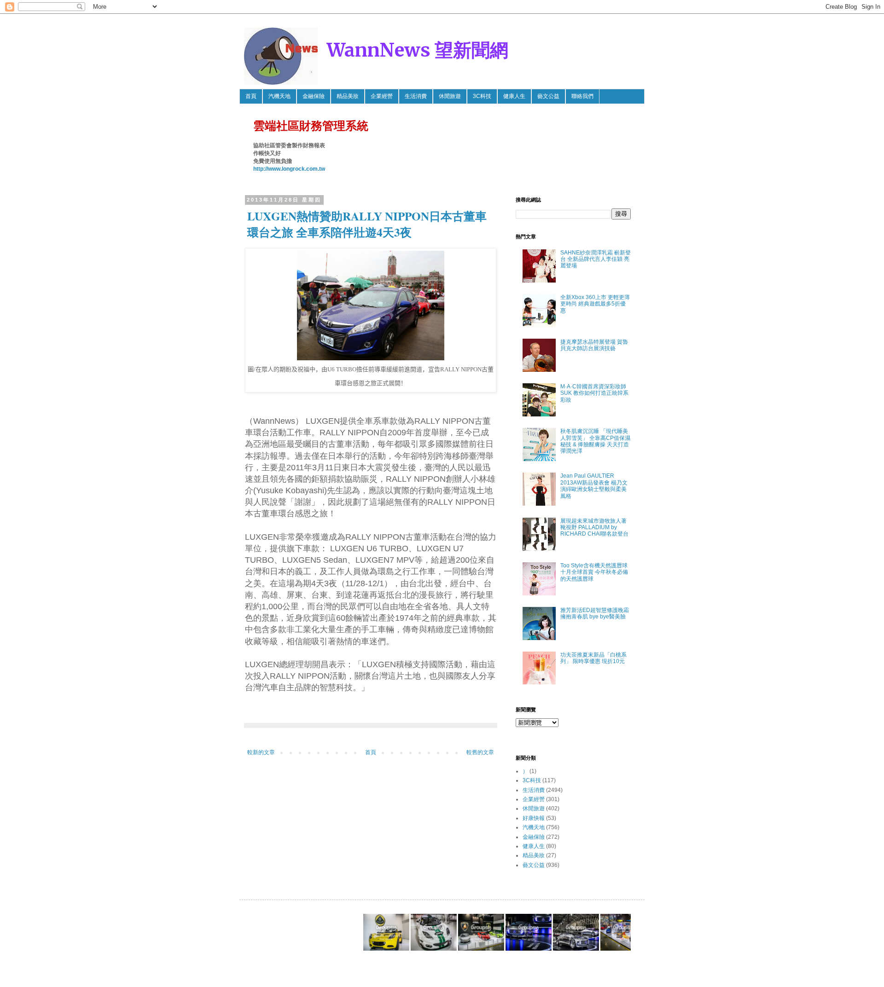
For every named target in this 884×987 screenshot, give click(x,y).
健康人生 (514, 96)
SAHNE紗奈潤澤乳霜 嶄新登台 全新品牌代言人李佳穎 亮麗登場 (595, 259)
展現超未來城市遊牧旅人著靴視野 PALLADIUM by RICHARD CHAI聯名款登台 (594, 527)
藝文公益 (548, 96)
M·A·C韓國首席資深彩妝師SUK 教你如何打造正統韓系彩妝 (594, 393)
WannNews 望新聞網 (417, 50)
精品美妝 (348, 96)
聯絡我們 (582, 96)
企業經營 (382, 96)
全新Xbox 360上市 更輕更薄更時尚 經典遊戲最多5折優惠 (595, 304)
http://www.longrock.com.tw (289, 169)
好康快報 (534, 818)
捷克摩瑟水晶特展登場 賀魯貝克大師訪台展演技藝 (594, 345)
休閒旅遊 (450, 96)
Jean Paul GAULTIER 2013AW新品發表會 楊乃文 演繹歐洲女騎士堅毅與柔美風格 (594, 486)
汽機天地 (279, 96)
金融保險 (313, 96)
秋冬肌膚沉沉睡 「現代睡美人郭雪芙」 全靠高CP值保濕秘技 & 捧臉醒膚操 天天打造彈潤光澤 (595, 441)
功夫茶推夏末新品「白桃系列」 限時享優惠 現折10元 (593, 658)
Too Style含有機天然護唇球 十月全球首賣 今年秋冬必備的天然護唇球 (594, 572)
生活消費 (416, 96)
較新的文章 (261, 752)
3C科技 (482, 96)
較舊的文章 (480, 752)
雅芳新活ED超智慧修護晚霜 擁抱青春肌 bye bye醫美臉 (594, 613)
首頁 (250, 96)
